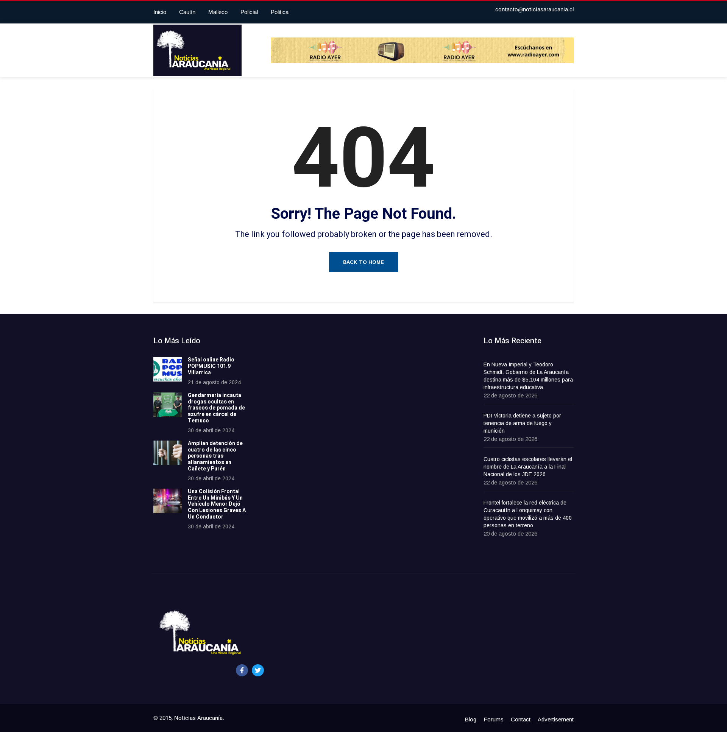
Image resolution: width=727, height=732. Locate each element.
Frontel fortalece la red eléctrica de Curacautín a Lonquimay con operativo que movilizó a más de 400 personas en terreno (528, 514)
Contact (520, 719)
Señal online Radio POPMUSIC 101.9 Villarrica (211, 366)
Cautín (187, 12)
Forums (494, 719)
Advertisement (556, 719)
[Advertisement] (320, 450)
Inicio (159, 12)
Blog (470, 719)
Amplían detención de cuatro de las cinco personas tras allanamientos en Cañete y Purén (215, 456)
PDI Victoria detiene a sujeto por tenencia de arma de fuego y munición (522, 423)
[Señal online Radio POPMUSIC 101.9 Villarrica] (167, 369)
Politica (280, 12)
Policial (249, 12)
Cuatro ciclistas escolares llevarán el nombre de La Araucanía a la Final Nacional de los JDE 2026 (528, 466)
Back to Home (363, 262)
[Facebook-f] (242, 670)
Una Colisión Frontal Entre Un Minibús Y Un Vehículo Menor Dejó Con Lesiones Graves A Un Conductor (217, 504)
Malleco (218, 12)
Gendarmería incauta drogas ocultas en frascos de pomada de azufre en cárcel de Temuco (216, 408)
